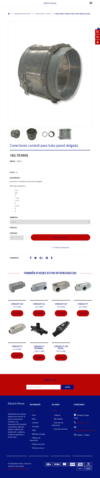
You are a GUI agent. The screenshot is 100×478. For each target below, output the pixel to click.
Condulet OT (83, 304)
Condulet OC (17, 346)
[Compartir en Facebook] (30, 258)
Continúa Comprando (61, 247)
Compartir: (14, 258)
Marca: (12, 161)
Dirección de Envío (61, 429)
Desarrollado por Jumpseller (18, 468)
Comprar (17, 313)
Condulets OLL (39, 304)
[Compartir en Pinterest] (47, 258)
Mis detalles (58, 419)
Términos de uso (38, 448)
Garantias (35, 426)
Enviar (67, 387)
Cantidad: (13, 233)
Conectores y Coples (43, 14)
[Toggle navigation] (91, 3)
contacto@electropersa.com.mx (85, 430)
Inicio (34, 415)
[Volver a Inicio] (9, 14)
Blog (33, 419)
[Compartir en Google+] (41, 258)
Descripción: (15, 178)
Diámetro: (14, 217)
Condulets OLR (61, 304)
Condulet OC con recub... (61, 347)
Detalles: (13, 227)
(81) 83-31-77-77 (83, 422)
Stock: (12, 172)
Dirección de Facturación (57, 423)
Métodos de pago (38, 434)
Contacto (35, 422)
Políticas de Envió (38, 444)
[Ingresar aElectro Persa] (97, 42)
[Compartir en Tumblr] (51, 258)
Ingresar (57, 415)
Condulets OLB (17, 304)
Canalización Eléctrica (22, 14)
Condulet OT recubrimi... (39, 347)
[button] (12, 80)
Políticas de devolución (35, 439)
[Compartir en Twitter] (35, 258)
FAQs (34, 430)
